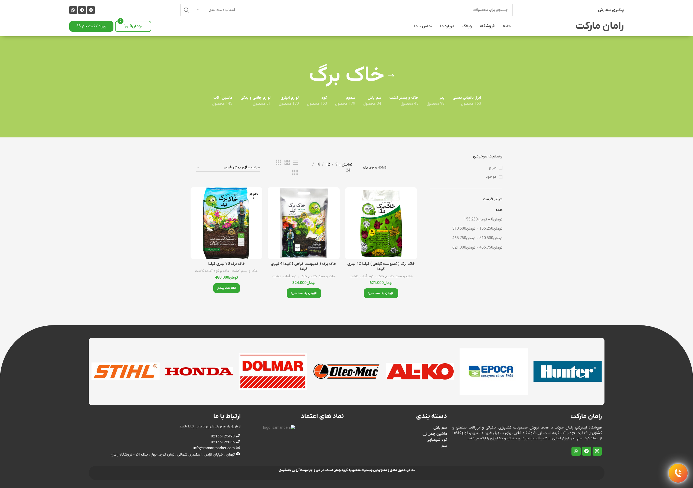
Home (382, 168)
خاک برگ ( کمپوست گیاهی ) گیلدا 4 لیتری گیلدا (303, 266)
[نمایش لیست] (295, 162)
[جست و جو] (186, 10)
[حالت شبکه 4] (295, 172)
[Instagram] (91, 10)
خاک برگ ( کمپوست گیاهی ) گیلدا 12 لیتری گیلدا (381, 266)
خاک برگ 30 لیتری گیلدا (226, 264)
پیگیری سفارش (611, 10)
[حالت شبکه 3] (278, 162)
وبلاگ (467, 26)
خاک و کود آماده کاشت (366, 276)
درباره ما (447, 26)
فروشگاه (487, 26)
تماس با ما (423, 26)
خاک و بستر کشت (399, 276)
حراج (492, 168)
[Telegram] (82, 10)
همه (498, 210)
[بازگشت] (391, 76)
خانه (507, 26)
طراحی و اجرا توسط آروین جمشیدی (302, 470)
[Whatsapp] (73, 10)
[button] (381, 293)
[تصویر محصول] (381, 223)
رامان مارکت (599, 26)
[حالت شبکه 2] (287, 162)
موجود (491, 177)
